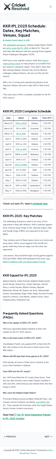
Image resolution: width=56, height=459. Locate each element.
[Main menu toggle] (50, 6)
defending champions (16, 45)
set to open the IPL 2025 (17, 48)
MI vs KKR (21, 134)
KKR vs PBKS (21, 165)
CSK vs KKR (21, 149)
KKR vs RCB (21, 123)
